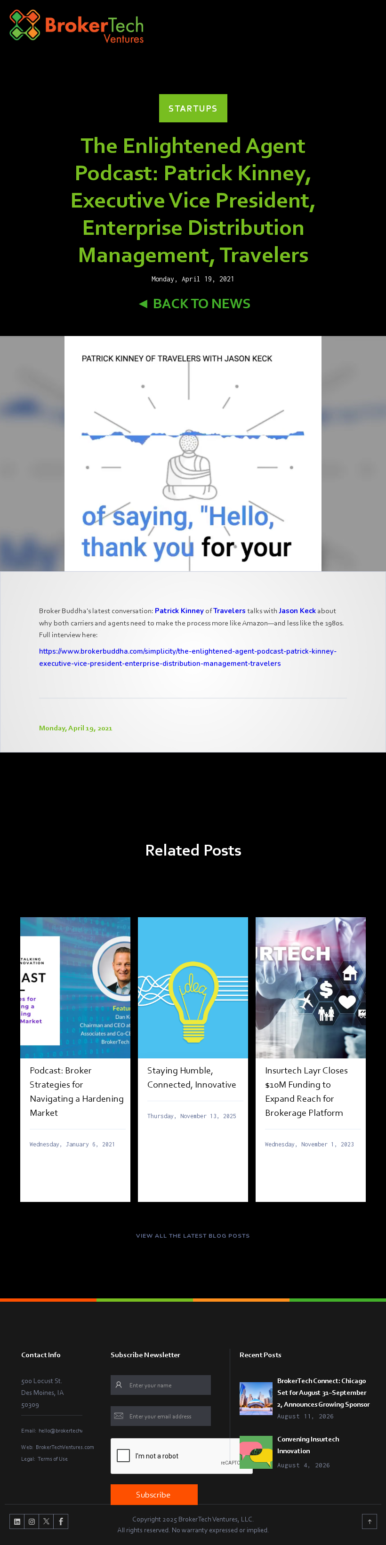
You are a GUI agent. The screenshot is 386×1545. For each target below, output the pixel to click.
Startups (193, 108)
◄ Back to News (193, 303)
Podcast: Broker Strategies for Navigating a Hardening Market (77, 1091)
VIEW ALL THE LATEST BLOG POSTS (193, 1236)
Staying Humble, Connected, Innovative (191, 1077)
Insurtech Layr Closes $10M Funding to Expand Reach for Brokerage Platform (306, 1091)
